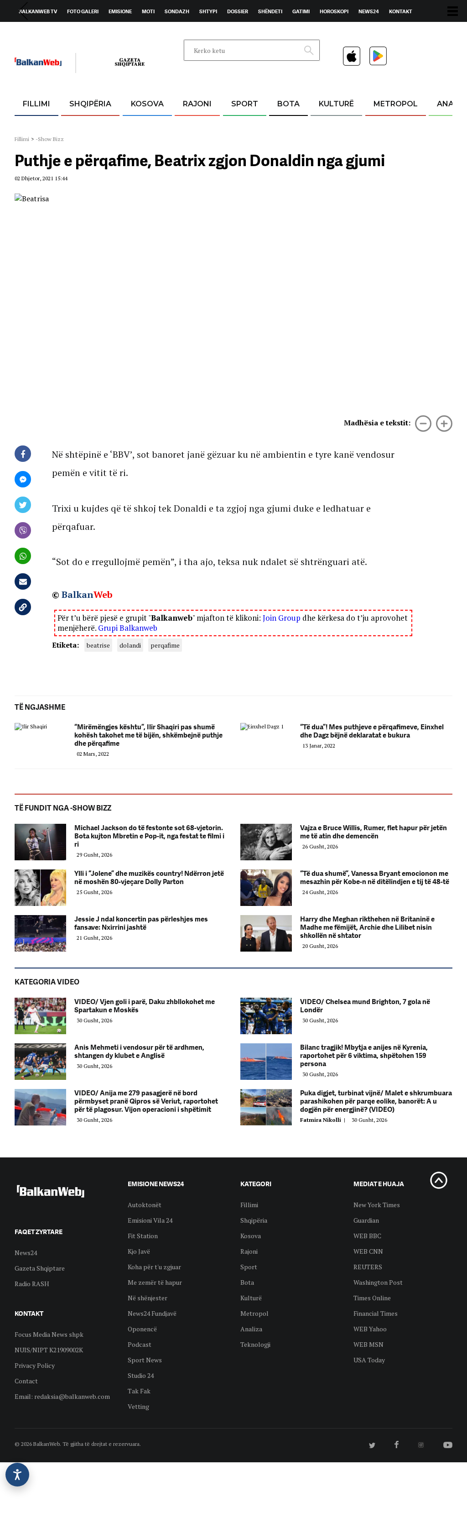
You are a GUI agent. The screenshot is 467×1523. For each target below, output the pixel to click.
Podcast (139, 1344)
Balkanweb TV (38, 11)
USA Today (369, 1360)
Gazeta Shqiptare (40, 1268)
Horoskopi (334, 11)
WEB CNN (368, 1251)
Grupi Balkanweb (127, 628)
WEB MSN (368, 1344)
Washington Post (378, 1282)
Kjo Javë (139, 1251)
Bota (288, 103)
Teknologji (255, 1344)
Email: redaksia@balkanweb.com (62, 1396)
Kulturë (336, 103)
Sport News (145, 1360)
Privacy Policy (35, 1365)
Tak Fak (139, 1391)
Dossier (237, 11)
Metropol (396, 103)
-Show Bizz (50, 139)
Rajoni (197, 103)
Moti (148, 11)
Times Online (372, 1297)
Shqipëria (90, 103)
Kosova (147, 103)
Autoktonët (144, 1204)
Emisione (120, 11)
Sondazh (177, 11)
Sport (244, 103)
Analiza (251, 1328)
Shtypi (208, 11)
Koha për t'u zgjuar (154, 1266)
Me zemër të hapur (155, 1282)
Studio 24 (141, 1375)
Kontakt (400, 11)
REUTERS (367, 1266)
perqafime (165, 645)
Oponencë (142, 1328)
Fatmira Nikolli (324, 1119)
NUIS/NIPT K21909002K (49, 1349)
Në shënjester (147, 1297)
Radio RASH (32, 1283)
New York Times (376, 1204)
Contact (26, 1380)
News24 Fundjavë (152, 1313)
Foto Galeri (83, 11)
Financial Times (375, 1313)
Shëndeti (270, 11)
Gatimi (301, 11)
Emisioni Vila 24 (150, 1220)
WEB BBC (367, 1235)
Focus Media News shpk (49, 1334)
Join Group (282, 617)
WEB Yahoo (370, 1328)
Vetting (138, 1406)
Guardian (366, 1220)
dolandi (130, 645)
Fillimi (36, 103)
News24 (368, 11)
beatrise (98, 645)
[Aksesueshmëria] (17, 1474)
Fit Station (143, 1235)
